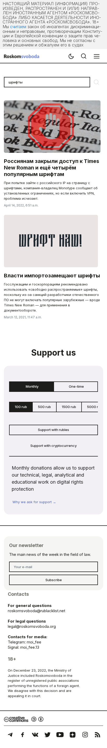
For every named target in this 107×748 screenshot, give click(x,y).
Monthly (32, 386)
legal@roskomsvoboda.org (32, 626)
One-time (76, 386)
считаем (18, 26)
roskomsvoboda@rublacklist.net (36, 610)
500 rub (44, 407)
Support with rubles (53, 430)
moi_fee (34, 642)
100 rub (21, 407)
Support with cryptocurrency (53, 445)
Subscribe (53, 580)
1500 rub (69, 407)
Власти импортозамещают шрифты (52, 275)
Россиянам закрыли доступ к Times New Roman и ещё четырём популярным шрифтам (51, 167)
